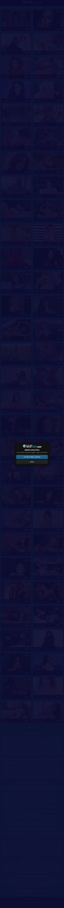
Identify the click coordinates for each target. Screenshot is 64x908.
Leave (32, 462)
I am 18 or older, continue (32, 457)
